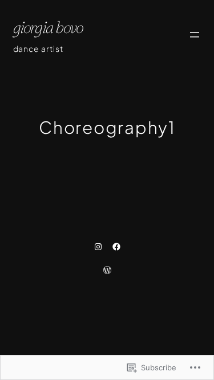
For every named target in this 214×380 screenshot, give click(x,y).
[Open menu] (194, 35)
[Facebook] (116, 246)
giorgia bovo (48, 27)
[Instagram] (98, 246)
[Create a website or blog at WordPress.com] (107, 271)
